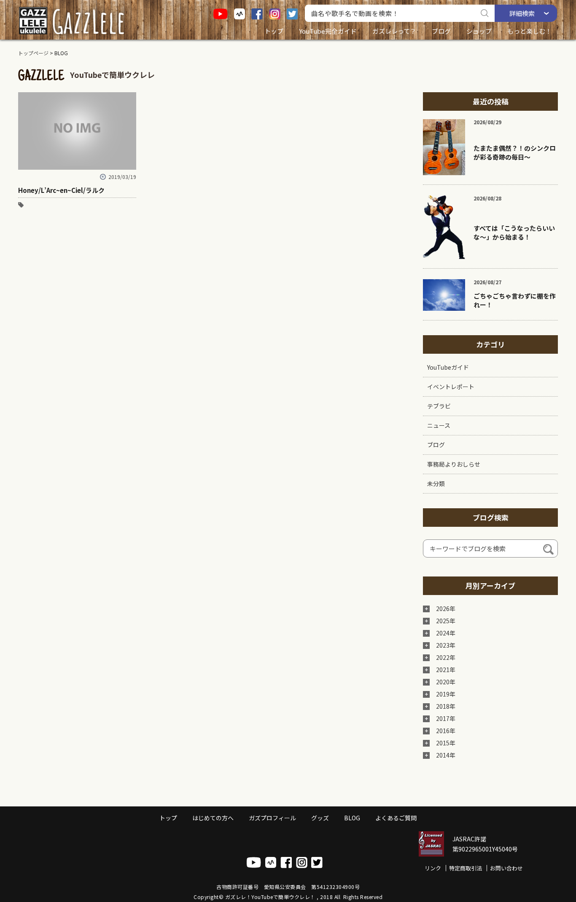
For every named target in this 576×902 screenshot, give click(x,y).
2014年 (445, 755)
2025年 (445, 620)
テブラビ (439, 406)
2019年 (445, 694)
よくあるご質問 (396, 818)
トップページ (33, 52)
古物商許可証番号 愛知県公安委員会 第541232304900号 (288, 886)
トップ (273, 31)
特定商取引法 (465, 868)
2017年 (445, 718)
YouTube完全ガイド (328, 31)
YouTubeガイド (448, 367)
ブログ (441, 31)
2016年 (445, 730)
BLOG (352, 818)
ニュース (438, 425)
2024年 (445, 633)
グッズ (320, 818)
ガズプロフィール (272, 818)
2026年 (445, 608)
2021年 (445, 669)
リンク (433, 868)
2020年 (445, 682)
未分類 (436, 483)
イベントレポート (450, 386)
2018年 (445, 706)
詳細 (522, 13)
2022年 (445, 657)
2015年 (445, 743)
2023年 (445, 645)
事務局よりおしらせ (453, 464)
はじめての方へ (213, 818)
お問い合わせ (506, 868)
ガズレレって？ (394, 31)
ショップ (479, 31)
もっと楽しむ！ (529, 31)
